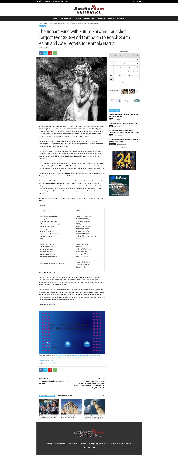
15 (133, 67)
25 (115, 75)
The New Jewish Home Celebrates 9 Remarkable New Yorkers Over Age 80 (123, 115)
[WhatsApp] (55, 53)
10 (111, 67)
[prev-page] (101, 396)
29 (133, 75)
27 (124, 75)
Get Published (126, 443)
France (111, 19)
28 (129, 75)
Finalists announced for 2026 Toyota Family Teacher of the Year (48, 417)
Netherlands (89, 19)
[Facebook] (133, 1)
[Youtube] (140, 1)
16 (137, 67)
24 (111, 75)
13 (124, 67)
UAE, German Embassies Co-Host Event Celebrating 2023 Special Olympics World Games (124, 131)
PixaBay (54, 363)
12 (120, 67)
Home (55, 19)
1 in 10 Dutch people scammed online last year (53, 382)
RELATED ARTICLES (47, 396)
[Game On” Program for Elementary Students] (71, 406)
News (110, 201)
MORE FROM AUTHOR (64, 396)
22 (133, 71)
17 (111, 71)
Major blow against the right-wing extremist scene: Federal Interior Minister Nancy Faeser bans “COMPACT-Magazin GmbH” (89, 384)
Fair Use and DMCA (104, 443)
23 (137, 71)
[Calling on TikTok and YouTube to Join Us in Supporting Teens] (94, 406)
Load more (124, 147)
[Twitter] (45, 53)
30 (137, 75)
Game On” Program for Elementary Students (68, 417)
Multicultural (66, 19)
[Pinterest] (50, 53)
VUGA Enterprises (91, 443)
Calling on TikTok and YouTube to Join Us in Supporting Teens (93, 417)
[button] (137, 18)
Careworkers (49, 198)
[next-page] (104, 396)
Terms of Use (116, 443)
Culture (78, 19)
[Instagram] (137, 1)
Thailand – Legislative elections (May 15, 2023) (123, 123)
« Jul (123, 82)
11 (115, 67)
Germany (120, 19)
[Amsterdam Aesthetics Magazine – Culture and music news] (89, 9)
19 (120, 71)
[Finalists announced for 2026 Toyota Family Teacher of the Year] (49, 406)
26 (120, 75)
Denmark (101, 19)
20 (124, 71)
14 (129, 67)
